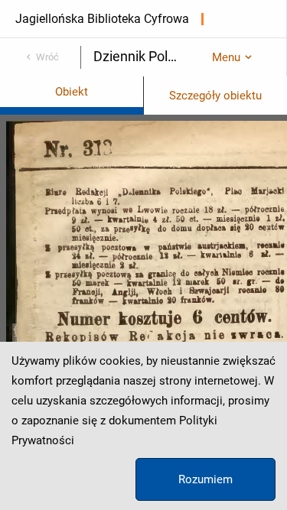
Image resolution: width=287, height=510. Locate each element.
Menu (226, 57)
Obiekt (71, 92)
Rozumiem (205, 479)
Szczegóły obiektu (215, 95)
